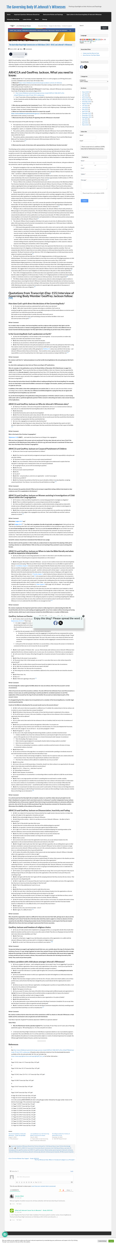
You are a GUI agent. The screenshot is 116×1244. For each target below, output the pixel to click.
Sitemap (44, 19)
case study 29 (67, 1148)
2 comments (28, 49)
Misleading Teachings (13, 19)
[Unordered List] (29, 1182)
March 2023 (85, 98)
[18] (33, 790)
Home (8, 14)
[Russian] (89, 41)
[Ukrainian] (94, 41)
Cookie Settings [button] (102, 1241)
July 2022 (85, 105)
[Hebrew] (98, 39)
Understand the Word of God (91, 53)
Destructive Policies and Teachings (53, 14)
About (37, 19)
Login (71, 1171)
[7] (71, 270)
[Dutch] (92, 39)
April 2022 (85, 111)
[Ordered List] (26, 1182)
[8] (67, 276)
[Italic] (19, 1182)
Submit (85, 200)
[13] (12, 426)
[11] (29, 318)
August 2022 (85, 103)
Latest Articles (27, 19)
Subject (83, 174)
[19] (33, 909)
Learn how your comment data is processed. (44, 1186)
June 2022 (85, 107)
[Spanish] (83, 39)
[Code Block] (33, 1182)
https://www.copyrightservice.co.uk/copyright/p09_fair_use (27, 1056)
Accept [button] (111, 1241)
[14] (55, 481)
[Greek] (96, 39)
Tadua (21, 49)
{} (38, 1182)
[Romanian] (86, 41)
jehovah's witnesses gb (34, 1152)
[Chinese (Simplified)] (87, 39)
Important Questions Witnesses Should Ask (26, 14)
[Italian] (101, 39)
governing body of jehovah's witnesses (63, 1150)
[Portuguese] (83, 41)
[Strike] (24, 1182)
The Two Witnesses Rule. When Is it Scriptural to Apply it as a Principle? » (55, 1159)
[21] (43, 1007)
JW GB (61, 1152)
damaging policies (13, 1150)
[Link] (36, 1182)
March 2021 (85, 125)
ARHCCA (18, 1148)
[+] (41, 1182)
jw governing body (69, 1152)
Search (81, 25)
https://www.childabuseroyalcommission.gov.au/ (25, 113)
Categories (83, 80)
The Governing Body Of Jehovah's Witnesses (36, 7)
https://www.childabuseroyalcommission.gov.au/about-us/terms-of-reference (40, 83)
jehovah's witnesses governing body (50, 1152)
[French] (85, 39)
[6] (32, 253)
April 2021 (85, 123)
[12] (67, 352)
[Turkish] (91, 41)
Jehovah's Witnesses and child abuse (18, 1152)
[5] (38, 218)
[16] (51, 600)
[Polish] (81, 41)
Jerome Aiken (19, 1196)
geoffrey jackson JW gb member (44, 1150)
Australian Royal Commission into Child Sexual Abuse (49, 1148)
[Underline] (22, 1182)
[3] (48, 179)
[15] (23, 514)
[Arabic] (89, 39)
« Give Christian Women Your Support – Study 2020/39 (23, 1158)
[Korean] (105, 39)
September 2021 (87, 117)
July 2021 (85, 119)
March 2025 (85, 92)
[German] (94, 39)
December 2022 (86, 101)
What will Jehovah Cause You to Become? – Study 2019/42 (33, 1210)
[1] (25, 140)
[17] (36, 678)
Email (83, 168)
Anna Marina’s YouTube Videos (91, 55)
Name (83, 160)
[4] (59, 206)
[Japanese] (103, 39)
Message (84, 180)
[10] (11, 297)
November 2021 (86, 115)
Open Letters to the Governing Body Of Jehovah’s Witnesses (84, 14)
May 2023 (85, 96)
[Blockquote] (31, 1182)
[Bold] (17, 1182)
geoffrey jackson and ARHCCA (27, 1150)
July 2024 (85, 94)
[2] (50, 173)
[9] (34, 286)
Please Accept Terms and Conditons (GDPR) (93, 193)
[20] (52, 941)
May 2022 (85, 109)
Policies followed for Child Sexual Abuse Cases (46, 1146)
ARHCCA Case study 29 (28, 1148)
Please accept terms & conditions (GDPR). (93, 146)
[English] (81, 39)
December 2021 (86, 113)
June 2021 (85, 121)
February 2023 (86, 99)
